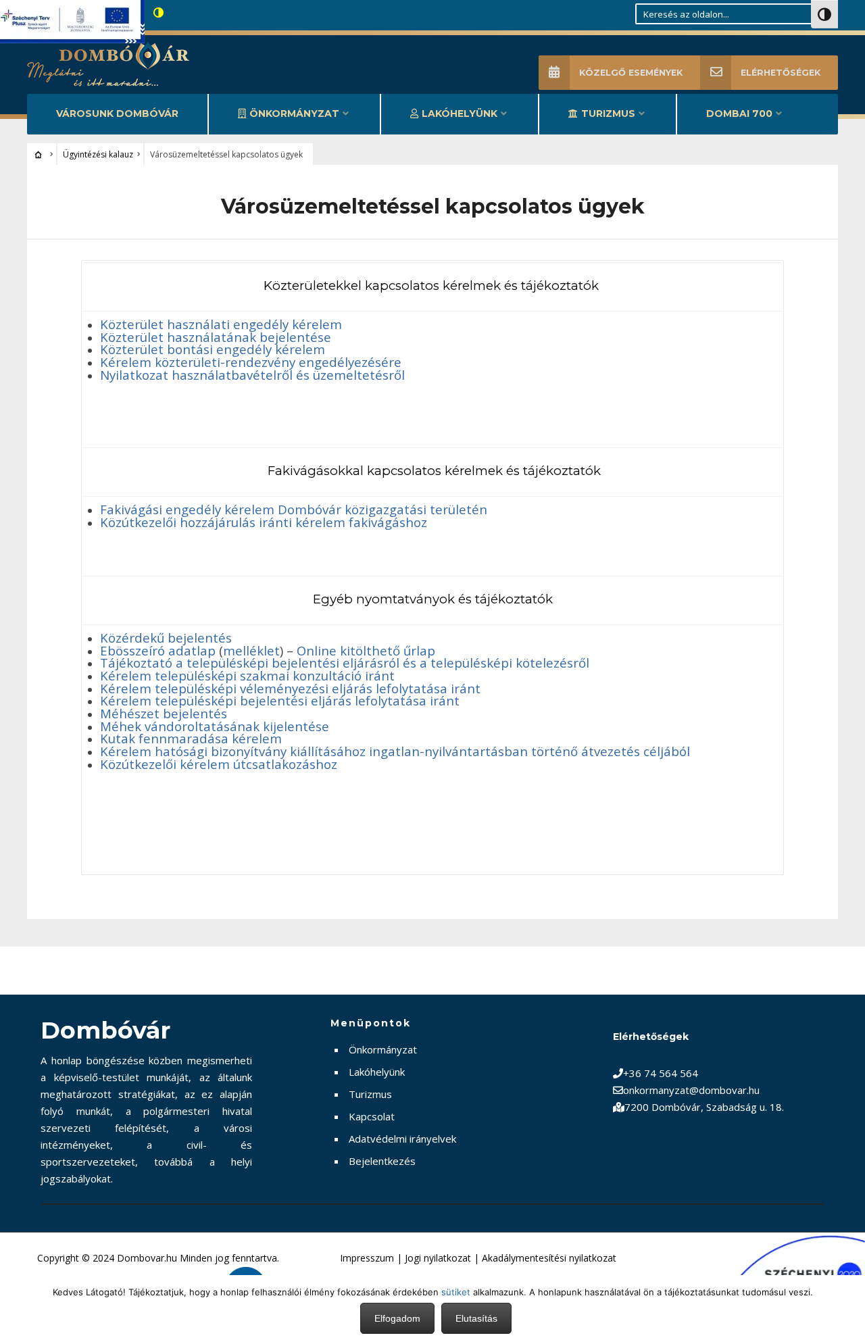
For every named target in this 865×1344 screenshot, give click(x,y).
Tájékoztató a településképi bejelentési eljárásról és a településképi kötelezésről (344, 662)
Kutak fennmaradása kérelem (191, 738)
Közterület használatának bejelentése (215, 336)
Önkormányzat (294, 113)
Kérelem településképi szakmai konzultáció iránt (247, 675)
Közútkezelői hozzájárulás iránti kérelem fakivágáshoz (263, 522)
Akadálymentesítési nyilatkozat (549, 1257)
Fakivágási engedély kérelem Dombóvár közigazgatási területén (293, 509)
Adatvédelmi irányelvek (402, 1138)
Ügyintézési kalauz (98, 154)
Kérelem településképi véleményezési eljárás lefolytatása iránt (290, 688)
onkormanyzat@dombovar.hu (691, 1090)
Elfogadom (397, 1318)
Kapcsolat (372, 1116)
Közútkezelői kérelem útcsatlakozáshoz (218, 763)
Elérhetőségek (780, 73)
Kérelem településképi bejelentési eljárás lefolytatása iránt (280, 700)
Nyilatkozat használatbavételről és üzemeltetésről (252, 374)
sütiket (455, 1292)
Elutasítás (476, 1318)
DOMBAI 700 (739, 113)
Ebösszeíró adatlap (158, 650)
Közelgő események (631, 73)
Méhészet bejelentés (163, 713)
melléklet (251, 650)
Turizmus (608, 113)
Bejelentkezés (382, 1161)
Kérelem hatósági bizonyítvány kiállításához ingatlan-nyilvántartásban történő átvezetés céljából (395, 751)
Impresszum (367, 1257)
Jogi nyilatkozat (438, 1257)
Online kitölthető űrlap (366, 650)
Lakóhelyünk (459, 113)
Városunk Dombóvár (117, 113)
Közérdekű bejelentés (166, 637)
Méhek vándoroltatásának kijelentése (214, 726)
